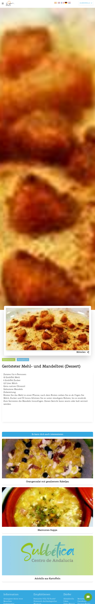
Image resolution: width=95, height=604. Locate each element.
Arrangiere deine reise (13, 599)
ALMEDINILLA (85, 3)
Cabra (65, 601)
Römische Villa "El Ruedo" (45, 599)
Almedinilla (68, 599)
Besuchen (7, 601)
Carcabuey (82, 601)
